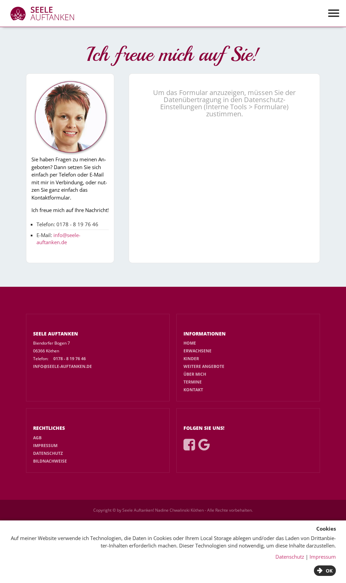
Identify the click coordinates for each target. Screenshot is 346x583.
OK (329, 570)
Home (189, 343)
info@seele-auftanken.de (58, 239)
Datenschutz (48, 453)
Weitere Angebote (203, 366)
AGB (37, 438)
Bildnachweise (50, 461)
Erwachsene (197, 351)
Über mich (194, 374)
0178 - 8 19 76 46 (69, 359)
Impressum (45, 445)
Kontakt (193, 390)
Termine (192, 382)
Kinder (191, 359)
